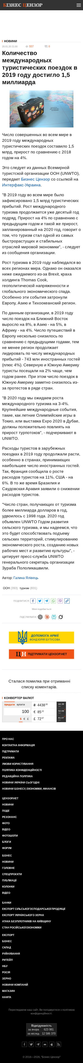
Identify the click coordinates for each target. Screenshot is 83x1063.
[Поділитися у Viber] (60, 600)
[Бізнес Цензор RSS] (58, 1044)
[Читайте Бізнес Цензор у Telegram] (38, 1044)
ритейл (7, 959)
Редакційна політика (17, 776)
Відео (6, 829)
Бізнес (7, 855)
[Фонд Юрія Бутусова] (41, 637)
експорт (8, 935)
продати (9, 704)
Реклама (8, 757)
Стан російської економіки (22, 927)
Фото (6, 823)
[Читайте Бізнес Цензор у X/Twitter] (31, 1044)
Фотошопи (10, 835)
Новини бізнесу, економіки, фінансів (29, 788)
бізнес (7, 941)
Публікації (9, 880)
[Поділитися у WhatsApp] (53, 600)
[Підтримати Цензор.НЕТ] (41, 654)
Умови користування (17, 763)
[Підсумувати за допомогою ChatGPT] (40, 616)
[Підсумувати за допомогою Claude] (47, 616)
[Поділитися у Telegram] (46, 600)
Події (5, 810)
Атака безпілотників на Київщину (26, 921)
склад (6, 947)
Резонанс (9, 817)
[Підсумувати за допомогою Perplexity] (53, 616)
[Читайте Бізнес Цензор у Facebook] (24, 1044)
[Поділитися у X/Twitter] (39, 600)
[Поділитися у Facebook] (33, 600)
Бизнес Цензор (35, 179)
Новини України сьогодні (20, 782)
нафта (6, 997)
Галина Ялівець (25, 578)
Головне (8, 868)
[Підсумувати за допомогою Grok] (60, 616)
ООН (10, 588)
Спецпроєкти (12, 874)
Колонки (8, 886)
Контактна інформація (18, 745)
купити (21, 704)
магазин (8, 991)
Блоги (6, 841)
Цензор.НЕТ (10, 798)
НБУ (4, 966)
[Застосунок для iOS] (51, 1044)
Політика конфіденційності (22, 770)
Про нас (8, 739)
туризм (28, 588)
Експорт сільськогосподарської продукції (33, 908)
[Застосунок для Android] (44, 1044)
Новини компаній (15, 984)
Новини (10, 41)
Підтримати (10, 751)
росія (6, 972)
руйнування (11, 953)
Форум (6, 848)
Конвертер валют (19, 698)
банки (6, 902)
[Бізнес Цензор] (22, 6)
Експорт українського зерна (23, 915)
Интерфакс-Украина (21, 185)
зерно (6, 978)
